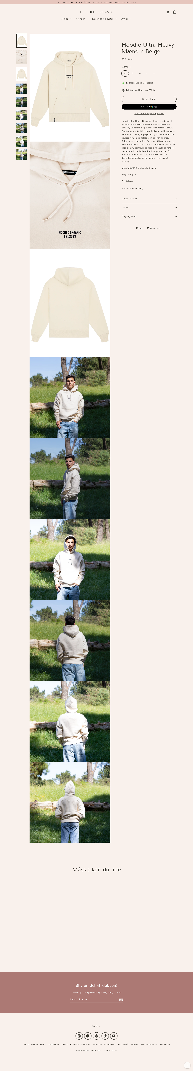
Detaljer (125, 208)
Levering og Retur (103, 18)
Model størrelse (129, 199)
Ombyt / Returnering (49, 1044)
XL (154, 73)
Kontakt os (66, 1044)
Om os (125, 18)
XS (125, 73)
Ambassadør (165, 1044)
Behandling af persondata (104, 1044)
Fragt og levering (30, 1044)
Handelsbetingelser (81, 1044)
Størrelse (126, 67)
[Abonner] (121, 999)
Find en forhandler (149, 1044)
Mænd (65, 18)
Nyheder (135, 1044)
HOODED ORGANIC (96, 12)
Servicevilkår (123, 1044)
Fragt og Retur (129, 216)
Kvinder (81, 18)
